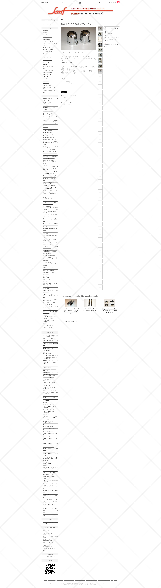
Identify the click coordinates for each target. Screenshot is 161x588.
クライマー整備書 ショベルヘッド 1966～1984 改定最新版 (50, 254)
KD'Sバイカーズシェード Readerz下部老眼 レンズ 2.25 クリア (50, 428)
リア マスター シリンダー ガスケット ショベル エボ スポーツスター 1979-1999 (50, 392)
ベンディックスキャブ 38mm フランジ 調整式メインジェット (50, 240)
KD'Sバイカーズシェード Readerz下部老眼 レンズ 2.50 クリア (50, 433)
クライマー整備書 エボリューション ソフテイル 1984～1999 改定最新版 (50, 264)
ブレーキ (45, 53)
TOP (62, 19)
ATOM (115, 580)
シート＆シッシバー (47, 72)
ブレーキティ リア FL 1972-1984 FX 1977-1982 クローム (50, 172)
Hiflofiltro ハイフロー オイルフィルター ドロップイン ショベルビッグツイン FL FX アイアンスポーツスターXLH (50, 398)
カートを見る (115, 2)
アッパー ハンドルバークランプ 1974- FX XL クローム (50, 110)
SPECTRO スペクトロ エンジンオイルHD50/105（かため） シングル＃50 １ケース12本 (50, 337)
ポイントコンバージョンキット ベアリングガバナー (50, 320)
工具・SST (45, 76)
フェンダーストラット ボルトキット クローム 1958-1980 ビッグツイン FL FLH (50, 311)
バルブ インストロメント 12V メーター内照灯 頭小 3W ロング (50, 347)
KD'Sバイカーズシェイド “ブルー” (50, 499)
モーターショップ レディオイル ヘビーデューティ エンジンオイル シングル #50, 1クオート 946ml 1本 (50, 368)
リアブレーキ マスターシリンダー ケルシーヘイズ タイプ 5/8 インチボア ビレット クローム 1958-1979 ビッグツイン (50, 167)
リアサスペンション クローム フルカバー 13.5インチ (90, 309)
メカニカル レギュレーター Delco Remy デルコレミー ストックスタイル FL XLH (50, 316)
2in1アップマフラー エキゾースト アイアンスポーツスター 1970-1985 (50, 125)
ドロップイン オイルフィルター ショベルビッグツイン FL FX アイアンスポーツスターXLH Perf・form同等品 (50, 417)
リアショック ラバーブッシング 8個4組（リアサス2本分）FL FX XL (109, 310)
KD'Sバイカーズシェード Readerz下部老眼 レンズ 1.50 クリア (50, 423)
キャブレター (46, 68)
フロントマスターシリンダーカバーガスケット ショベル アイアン (50, 477)
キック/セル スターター (48, 41)
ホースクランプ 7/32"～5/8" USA (50, 474)
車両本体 (45, 32)
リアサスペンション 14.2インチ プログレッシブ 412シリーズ (50, 138)
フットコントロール (47, 51)
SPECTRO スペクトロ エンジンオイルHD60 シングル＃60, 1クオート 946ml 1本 (50, 357)
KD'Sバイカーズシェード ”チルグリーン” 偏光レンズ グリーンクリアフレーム (50, 458)
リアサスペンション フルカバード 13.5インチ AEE (50, 182)
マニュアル (45, 79)
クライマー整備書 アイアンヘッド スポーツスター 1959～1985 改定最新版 (50, 259)
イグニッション (46, 39)
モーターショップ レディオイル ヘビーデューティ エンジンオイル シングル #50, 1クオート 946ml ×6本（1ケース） (50, 375)
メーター (45, 56)
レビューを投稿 (66, 105)
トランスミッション (47, 60)
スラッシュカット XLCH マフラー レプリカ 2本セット (50, 129)
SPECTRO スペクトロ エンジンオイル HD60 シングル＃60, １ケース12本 (50, 362)
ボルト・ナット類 (47, 74)
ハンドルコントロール (48, 49)
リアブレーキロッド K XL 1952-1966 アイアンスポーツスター (50, 152)
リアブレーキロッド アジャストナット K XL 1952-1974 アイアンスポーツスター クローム (50, 156)
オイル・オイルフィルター (49, 66)
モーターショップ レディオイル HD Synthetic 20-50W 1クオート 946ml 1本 (50, 406)
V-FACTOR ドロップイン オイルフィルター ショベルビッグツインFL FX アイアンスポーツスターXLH (50, 343)
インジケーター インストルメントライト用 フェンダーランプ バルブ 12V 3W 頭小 (50, 352)
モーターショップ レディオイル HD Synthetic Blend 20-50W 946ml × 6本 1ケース (50, 411)
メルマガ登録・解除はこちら (49, 557)
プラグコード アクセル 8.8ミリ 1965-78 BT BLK (50, 300)
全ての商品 (45, 30)
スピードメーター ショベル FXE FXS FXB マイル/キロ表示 (50, 324)
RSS (112, 580)
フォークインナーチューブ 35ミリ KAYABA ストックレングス (50, 106)
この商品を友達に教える (68, 98)
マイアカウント (103, 2)
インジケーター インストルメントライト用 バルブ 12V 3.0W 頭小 (50, 495)
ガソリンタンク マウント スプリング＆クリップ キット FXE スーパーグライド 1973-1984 (50, 148)
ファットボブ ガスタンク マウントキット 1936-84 (50, 247)
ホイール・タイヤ (47, 62)
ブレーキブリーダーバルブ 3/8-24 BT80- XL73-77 (50, 502)
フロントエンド (46, 45)
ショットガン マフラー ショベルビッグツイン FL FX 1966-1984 (50, 121)
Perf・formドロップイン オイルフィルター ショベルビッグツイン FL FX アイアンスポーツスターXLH (50, 486)
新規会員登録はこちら (47, 24)
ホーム (45, 580)
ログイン (44, 22)
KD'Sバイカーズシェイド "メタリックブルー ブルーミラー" (50, 117)
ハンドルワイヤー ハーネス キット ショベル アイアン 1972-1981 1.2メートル (50, 295)
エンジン (45, 64)
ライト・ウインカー (47, 37)
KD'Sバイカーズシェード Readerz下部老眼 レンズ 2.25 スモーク (50, 438)
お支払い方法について (80, 580)
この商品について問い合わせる (69, 95)
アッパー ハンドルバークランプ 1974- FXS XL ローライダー (50, 113)
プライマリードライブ (48, 58)
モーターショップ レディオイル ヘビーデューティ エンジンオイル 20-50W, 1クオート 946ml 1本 (50, 380)
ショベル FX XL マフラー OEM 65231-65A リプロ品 (50, 284)
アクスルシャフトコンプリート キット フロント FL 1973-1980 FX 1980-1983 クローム (50, 187)
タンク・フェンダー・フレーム (50, 43)
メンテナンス (46, 81)
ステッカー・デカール (48, 85)
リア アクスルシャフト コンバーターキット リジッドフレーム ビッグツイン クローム (50, 225)
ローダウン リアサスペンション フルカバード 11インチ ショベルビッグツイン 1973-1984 (71, 310)
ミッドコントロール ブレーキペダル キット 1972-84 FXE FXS (50, 328)
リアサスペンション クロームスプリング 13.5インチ (50, 103)
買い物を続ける (66, 100)
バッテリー (45, 35)
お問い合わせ (60, 580)
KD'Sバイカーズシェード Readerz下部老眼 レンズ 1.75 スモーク (50, 448)
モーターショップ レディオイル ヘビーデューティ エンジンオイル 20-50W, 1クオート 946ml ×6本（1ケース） (50, 386)
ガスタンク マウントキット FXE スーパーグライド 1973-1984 (50, 250)
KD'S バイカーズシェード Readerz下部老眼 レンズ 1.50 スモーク (50, 453)
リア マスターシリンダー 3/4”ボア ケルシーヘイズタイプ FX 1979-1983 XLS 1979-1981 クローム (50, 178)
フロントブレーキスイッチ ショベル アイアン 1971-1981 (50, 471)
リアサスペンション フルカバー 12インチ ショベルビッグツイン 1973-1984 (50, 134)
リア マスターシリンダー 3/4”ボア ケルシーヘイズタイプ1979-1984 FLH (50, 220)
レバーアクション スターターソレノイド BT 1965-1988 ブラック (50, 206)
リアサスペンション (69, 19)
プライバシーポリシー (69, 580)
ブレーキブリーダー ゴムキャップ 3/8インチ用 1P (50, 463)
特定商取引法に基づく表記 (104, 580)
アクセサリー (46, 83)
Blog (44, 550)
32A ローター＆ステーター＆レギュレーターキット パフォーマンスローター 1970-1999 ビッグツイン (50, 193)
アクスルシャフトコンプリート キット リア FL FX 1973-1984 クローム (50, 161)
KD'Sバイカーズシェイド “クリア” (50, 508)
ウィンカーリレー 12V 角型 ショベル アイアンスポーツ (50, 505)
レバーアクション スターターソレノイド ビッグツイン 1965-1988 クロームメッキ (50, 202)
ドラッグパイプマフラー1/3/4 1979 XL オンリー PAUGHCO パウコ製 (50, 142)
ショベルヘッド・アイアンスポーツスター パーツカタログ (50, 522)
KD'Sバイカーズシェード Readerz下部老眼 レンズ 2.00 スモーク (50, 443)
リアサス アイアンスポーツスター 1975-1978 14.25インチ (50, 198)
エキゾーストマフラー (48, 70)
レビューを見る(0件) (67, 102)
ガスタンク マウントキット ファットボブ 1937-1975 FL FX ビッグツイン (50, 211)
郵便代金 (45, 402)
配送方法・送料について (91, 580)
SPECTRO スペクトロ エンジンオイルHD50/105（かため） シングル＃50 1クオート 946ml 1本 (50, 467)
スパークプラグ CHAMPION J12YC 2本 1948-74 (49, 303)
